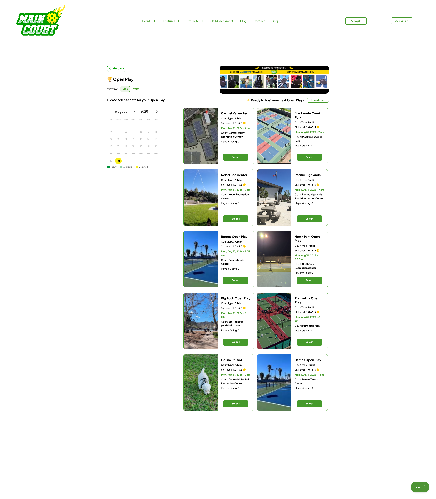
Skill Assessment (221, 21)
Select (236, 156)
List (125, 89)
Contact (259, 21)
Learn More (317, 100)
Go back (118, 68)
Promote (193, 21)
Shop (275, 21)
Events (147, 21)
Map (136, 89)
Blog (243, 21)
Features (169, 21)
